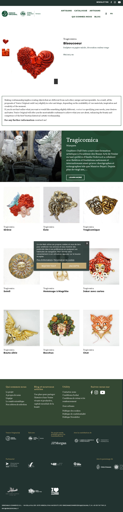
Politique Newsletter (71, 417)
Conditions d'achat (70, 395)
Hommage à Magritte (56, 291)
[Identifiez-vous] (107, 13)
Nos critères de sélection (16, 404)
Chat (86, 353)
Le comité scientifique (15, 401)
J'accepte (74, 265)
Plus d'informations (45, 260)
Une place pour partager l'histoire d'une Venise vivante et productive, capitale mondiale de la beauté (44, 400)
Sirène (7, 230)
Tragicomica (9, 227)
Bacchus (48, 353)
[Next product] (120, 33)
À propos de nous (13, 395)
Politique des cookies (71, 411)
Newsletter (102, 2)
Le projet (9, 392)
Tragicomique (91, 230)
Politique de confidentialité (74, 414)
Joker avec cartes (93, 291)
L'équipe (9, 398)
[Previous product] (117, 33)
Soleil (7, 291)
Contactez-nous (69, 392)
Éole (46, 230)
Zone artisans (68, 406)
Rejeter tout (49, 265)
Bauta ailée (10, 353)
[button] (95, 11)
